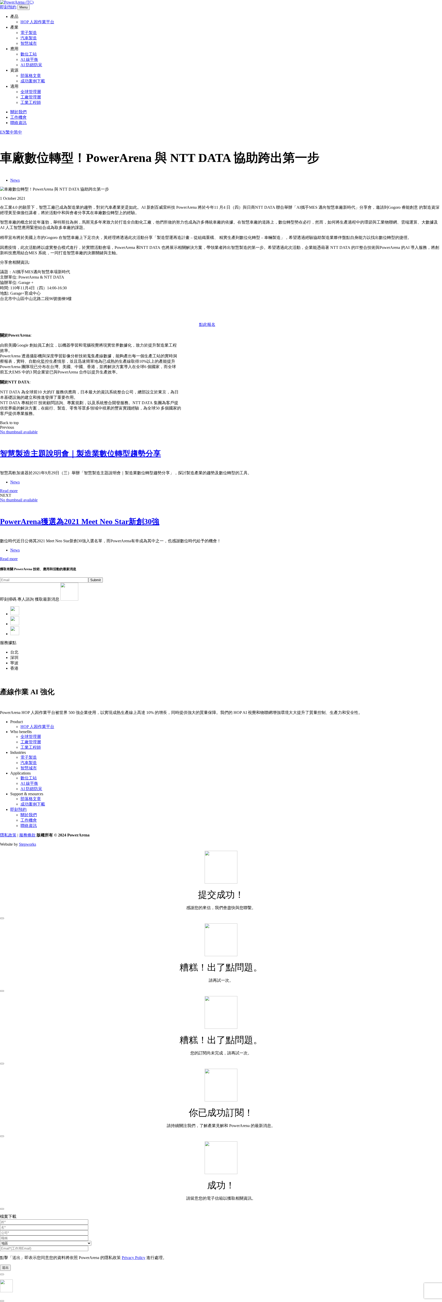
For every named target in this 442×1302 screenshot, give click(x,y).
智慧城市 (28, 43)
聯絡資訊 (18, 122)
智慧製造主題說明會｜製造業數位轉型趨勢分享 (80, 453)
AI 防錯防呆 (31, 65)
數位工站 (28, 54)
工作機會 (18, 117)
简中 (18, 132)
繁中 (10, 132)
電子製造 (28, 32)
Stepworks (27, 844)
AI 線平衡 (29, 59)
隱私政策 (8, 835)
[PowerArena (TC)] (17, 2)
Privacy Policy (133, 1257)
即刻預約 (8, 7)
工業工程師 (30, 102)
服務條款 (27, 835)
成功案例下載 (32, 81)
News (15, 180)
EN (3, 132)
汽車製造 (28, 38)
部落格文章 (30, 75)
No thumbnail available (19, 432)
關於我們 (18, 112)
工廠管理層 (30, 97)
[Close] (2, 918)
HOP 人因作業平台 (37, 22)
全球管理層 (30, 92)
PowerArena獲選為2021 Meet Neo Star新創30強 (79, 521)
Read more (9, 491)
